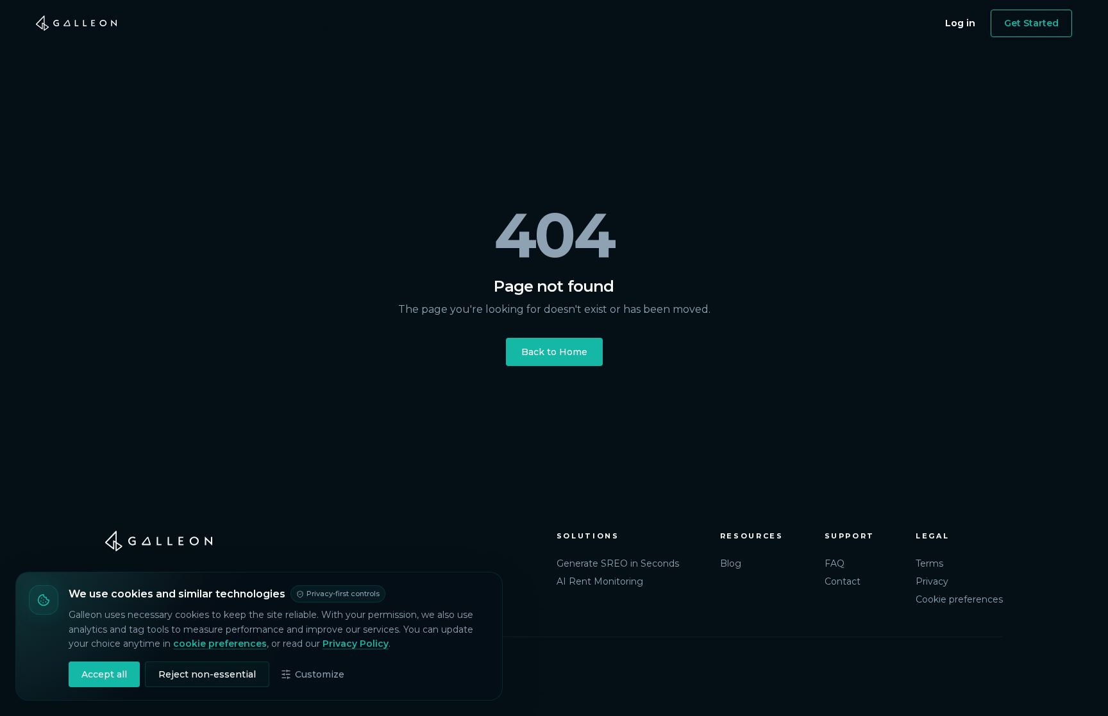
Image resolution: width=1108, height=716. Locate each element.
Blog (730, 563)
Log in (960, 23)
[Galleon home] (76, 23)
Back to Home (554, 352)
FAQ (834, 563)
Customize (319, 674)
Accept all (104, 674)
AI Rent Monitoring (600, 581)
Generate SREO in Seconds (618, 563)
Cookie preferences (959, 599)
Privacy (932, 581)
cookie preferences (220, 643)
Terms (929, 563)
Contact (842, 581)
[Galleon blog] (318, 541)
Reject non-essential (207, 674)
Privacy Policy (356, 643)
